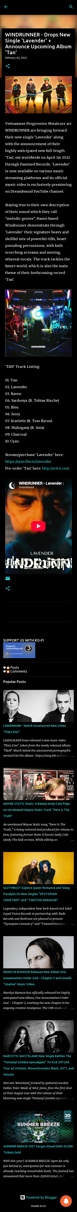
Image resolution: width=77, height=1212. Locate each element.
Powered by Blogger (41, 1197)
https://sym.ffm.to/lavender (28, 461)
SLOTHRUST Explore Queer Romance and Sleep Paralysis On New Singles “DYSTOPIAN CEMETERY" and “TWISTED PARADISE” (36, 894)
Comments (18, 671)
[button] (7, 66)
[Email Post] (7, 580)
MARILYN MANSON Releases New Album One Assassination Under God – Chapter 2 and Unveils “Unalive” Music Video (37, 978)
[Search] (71, 7)
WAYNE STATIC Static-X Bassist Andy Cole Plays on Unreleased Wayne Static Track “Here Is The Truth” (36, 810)
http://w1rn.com (55, 468)
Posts (14, 667)
